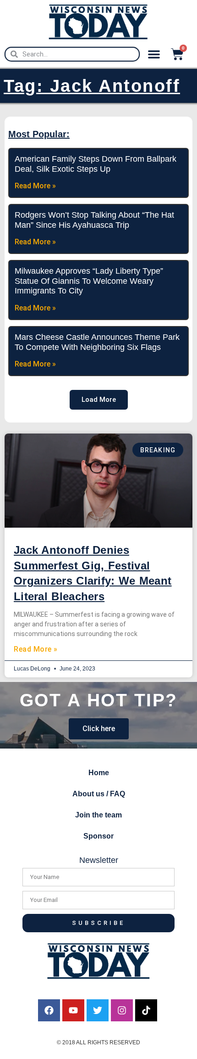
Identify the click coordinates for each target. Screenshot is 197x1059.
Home (98, 773)
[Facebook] (49, 1010)
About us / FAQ (98, 794)
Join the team (98, 815)
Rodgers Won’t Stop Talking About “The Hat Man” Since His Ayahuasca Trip (94, 220)
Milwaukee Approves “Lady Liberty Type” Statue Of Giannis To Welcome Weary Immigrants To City (89, 280)
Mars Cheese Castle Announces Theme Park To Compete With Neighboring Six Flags (97, 342)
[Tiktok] (146, 1010)
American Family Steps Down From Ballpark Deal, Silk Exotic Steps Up (95, 164)
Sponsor (98, 836)
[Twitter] (98, 1010)
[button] (154, 54)
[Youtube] (73, 1010)
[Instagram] (122, 1010)
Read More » (36, 649)
